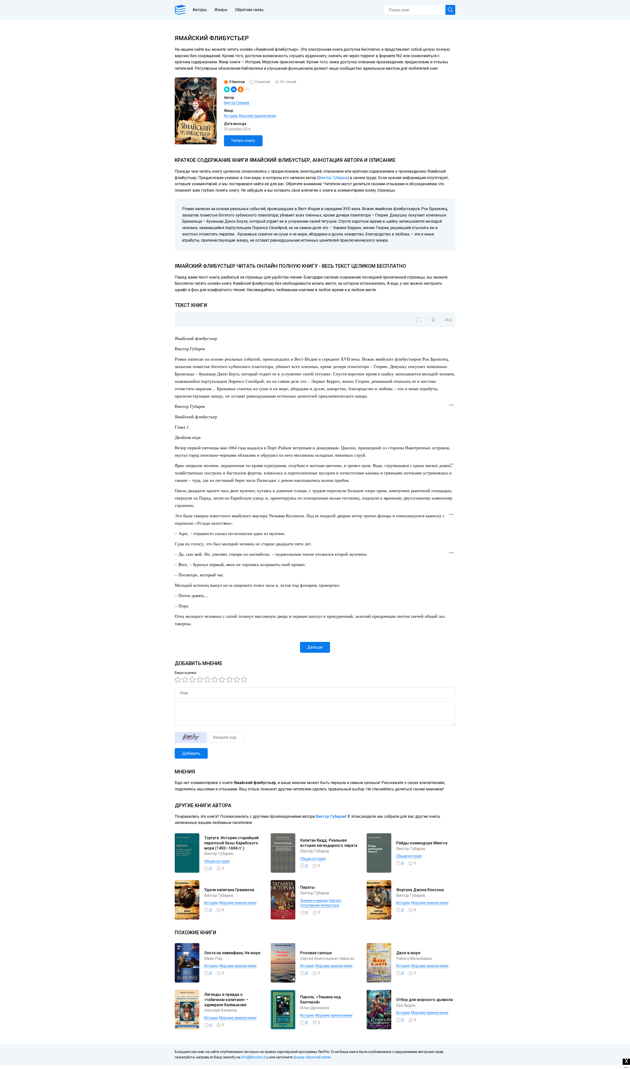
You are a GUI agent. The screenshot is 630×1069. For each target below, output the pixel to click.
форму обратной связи (312, 1057)
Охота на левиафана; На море (232, 953)
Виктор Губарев (236, 103)
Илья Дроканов (314, 1007)
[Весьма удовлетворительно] (200, 680)
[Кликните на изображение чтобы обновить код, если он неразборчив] (191, 737)
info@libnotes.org (254, 1057)
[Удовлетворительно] (193, 680)
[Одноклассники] (241, 89)
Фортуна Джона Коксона (420, 889)
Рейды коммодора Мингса (421, 843)
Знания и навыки (314, 900)
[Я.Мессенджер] (227, 89)
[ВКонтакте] (234, 89)
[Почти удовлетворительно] (185, 680)
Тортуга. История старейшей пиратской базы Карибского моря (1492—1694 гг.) (231, 843)
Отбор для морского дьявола (424, 999)
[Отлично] (237, 680)
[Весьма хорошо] (215, 680)
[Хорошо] (208, 680)
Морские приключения (257, 116)
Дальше (315, 647)
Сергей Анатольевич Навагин (327, 958)
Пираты (307, 887)
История (230, 116)
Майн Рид (213, 958)
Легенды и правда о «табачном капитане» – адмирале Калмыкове (226, 999)
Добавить (191, 753)
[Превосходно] (245, 680)
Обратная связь (249, 9)
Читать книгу (243, 140)
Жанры (221, 9)
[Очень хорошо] (222, 680)
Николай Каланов (220, 1010)
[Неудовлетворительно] (178, 680)
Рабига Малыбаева (414, 958)
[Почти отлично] (230, 680)
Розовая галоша (316, 953)
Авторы (200, 9)
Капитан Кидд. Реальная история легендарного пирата (328, 843)
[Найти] (450, 10)
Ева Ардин (405, 1005)
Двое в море (408, 953)
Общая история (217, 861)
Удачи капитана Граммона (229, 889)
